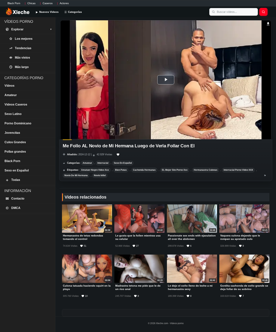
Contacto (15, 199)
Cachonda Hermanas (144, 170)
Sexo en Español (123, 163)
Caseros (48, 3)
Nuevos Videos (48, 11)
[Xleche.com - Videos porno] (18, 11)
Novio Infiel (100, 175)
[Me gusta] (118, 155)
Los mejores (23, 38)
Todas (12, 180)
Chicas (31, 3)
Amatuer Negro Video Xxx (95, 170)
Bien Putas (121, 170)
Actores (64, 3)
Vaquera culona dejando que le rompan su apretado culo (240, 237)
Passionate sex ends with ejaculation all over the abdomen (192, 237)
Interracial (102, 163)
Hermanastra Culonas (205, 170)
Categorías (74, 11)
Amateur (87, 163)
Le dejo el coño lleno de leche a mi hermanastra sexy (190, 287)
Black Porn (14, 3)
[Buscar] (263, 12)
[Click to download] (268, 23)
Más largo (22, 67)
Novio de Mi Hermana (76, 175)
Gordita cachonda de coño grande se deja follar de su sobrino (244, 287)
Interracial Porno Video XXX (238, 170)
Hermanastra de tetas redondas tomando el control (83, 237)
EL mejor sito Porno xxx (175, 170)
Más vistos (22, 57)
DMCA (13, 208)
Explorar (31, 29)
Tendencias (23, 48)
